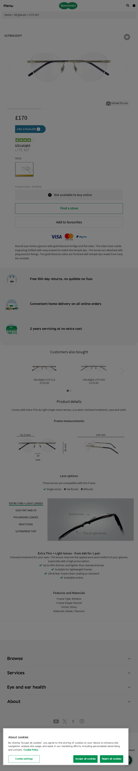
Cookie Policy (31, 750)
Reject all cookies (111, 759)
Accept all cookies (85, 759)
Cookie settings (24, 759)
